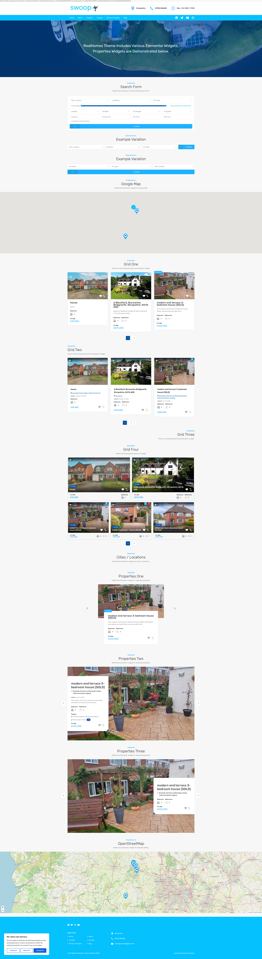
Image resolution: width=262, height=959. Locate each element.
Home (72, 18)
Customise (13, 950)
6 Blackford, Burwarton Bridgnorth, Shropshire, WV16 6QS (130, 304)
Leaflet (250, 912)
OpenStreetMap (257, 912)
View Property (88, 294)
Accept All (40, 950)
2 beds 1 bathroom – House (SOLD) (126, 530)
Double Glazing (93, 716)
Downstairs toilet (79, 720)
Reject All (26, 950)
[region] (26, 944)
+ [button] (2, 907)
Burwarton (118, 396)
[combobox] (90, 100)
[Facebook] (176, 17)
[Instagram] (192, 17)
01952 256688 (161, 8)
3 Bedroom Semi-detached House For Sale (169, 529)
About (80, 18)
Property (89, 18)
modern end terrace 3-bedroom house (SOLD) (170, 303)
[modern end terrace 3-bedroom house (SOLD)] (137, 870)
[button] (125, 236)
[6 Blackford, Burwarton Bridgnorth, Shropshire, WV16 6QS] (125, 896)
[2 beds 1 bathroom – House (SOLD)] (136, 866)
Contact (100, 18)
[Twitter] (182, 17)
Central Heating (78, 716)
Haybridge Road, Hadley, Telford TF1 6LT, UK (86, 393)
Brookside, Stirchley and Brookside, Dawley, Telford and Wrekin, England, (172, 397)
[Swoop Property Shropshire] (83, 8)
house (73, 302)
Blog (125, 18)
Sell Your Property (113, 18)
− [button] (2, 910)
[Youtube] (187, 17)
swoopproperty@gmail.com (124, 944)
